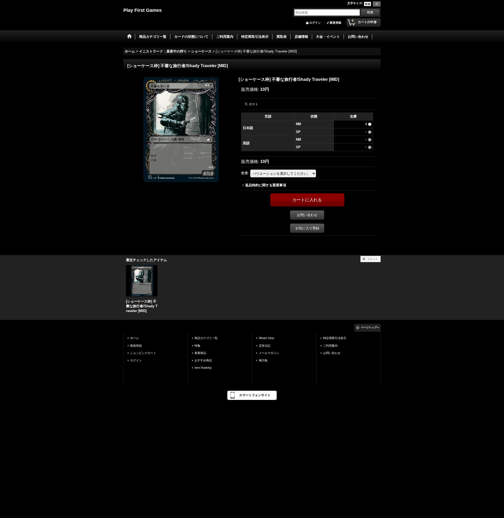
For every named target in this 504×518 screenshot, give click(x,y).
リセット (372, 258)
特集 (197, 345)
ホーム (134, 338)
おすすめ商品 (203, 360)
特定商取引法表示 (334, 338)
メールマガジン (269, 353)
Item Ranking (203, 367)
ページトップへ (370, 327)
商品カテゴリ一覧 (206, 338)
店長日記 (264, 345)
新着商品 (200, 353)
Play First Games (142, 10)
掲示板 (263, 360)
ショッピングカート (143, 353)
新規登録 (335, 22)
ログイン (315, 22)
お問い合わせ (307, 215)
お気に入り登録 (307, 228)
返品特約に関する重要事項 (265, 185)
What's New (266, 338)
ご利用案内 (330, 345)
